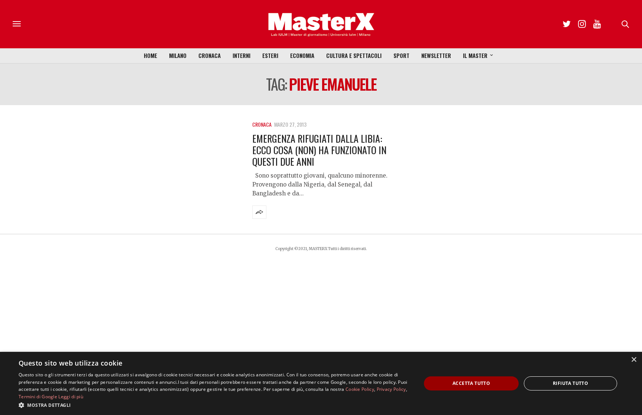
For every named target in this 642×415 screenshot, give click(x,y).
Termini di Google (38, 396)
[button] (214, 405)
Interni (241, 55)
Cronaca (209, 55)
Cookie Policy (360, 389)
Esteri (270, 55)
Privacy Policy (391, 389)
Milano (178, 55)
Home (150, 55)
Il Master (475, 55)
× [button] (633, 360)
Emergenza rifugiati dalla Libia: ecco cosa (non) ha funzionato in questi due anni (319, 150)
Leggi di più (70, 396)
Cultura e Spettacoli (354, 55)
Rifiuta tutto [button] (570, 383)
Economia (302, 55)
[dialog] (321, 383)
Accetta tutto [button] (471, 383)
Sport (401, 55)
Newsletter (436, 55)
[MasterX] (321, 24)
